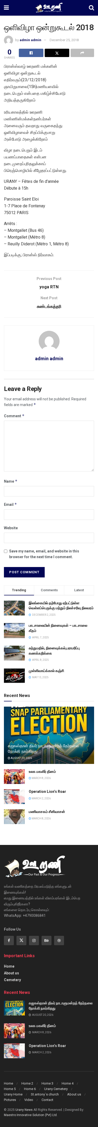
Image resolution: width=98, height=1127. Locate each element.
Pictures (10, 1100)
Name (11, 481)
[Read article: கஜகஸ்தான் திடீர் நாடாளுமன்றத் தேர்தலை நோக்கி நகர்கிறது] (14, 1008)
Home (9, 966)
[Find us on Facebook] (9, 940)
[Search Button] (91, 8)
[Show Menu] (6, 8)
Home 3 (47, 1083)
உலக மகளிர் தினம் (42, 771)
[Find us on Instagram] (34, 940)
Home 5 (10, 1089)
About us (11, 973)
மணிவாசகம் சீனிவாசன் (47, 812)
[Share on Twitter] (57, 53)
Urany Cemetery (56, 1089)
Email (10, 504)
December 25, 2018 (64, 40)
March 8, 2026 (41, 778)
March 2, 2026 (41, 798)
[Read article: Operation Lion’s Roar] (14, 796)
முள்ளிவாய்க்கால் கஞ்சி (46, 671)
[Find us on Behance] (46, 940)
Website (11, 528)
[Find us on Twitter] (21, 940)
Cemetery (12, 980)
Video (28, 1100)
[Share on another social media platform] (82, 53)
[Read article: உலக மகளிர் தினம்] (14, 776)
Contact (47, 1100)
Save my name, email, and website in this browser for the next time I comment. (44, 554)
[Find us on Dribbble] (59, 940)
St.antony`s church (45, 1094)
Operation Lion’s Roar (47, 791)
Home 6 (30, 1089)
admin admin (30, 40)
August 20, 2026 (21, 758)
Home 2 (27, 1083)
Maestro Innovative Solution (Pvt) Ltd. (30, 1115)
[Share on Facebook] (31, 53)
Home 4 (67, 1083)
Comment (14, 415)
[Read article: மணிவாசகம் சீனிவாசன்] (14, 816)
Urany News (24, 1110)
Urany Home (13, 1094)
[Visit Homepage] (49, 8)
